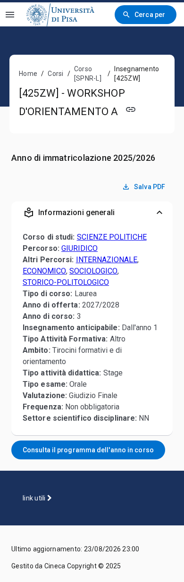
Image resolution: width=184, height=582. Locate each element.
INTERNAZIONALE (106, 259)
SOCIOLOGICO (93, 270)
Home (28, 73)
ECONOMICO (44, 270)
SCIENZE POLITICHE (112, 237)
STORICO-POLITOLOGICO (66, 282)
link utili (35, 498)
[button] (92, 212)
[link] (60, 14)
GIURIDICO (79, 248)
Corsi (55, 73)
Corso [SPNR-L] (87, 73)
